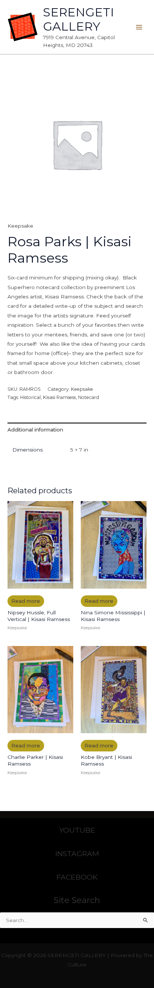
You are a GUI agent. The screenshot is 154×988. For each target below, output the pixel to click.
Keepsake (20, 226)
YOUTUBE (77, 830)
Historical (30, 397)
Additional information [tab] (35, 430)
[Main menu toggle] (139, 27)
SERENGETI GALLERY (78, 19)
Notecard (88, 397)
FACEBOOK (77, 877)
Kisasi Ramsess (59, 397)
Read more (25, 601)
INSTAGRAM (77, 853)
